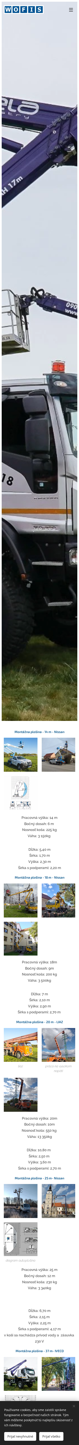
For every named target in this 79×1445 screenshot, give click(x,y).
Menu (71, 9)
